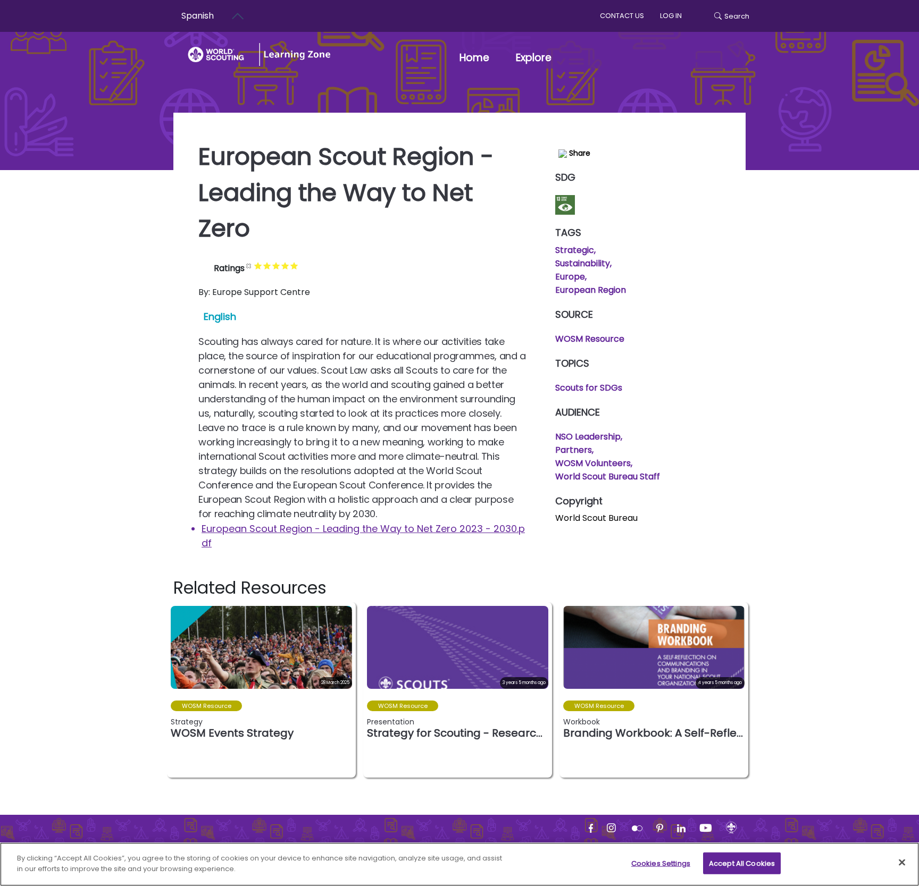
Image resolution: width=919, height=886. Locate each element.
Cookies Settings (660, 863)
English (220, 316)
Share (578, 153)
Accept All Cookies (742, 863)
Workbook (581, 721)
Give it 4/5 (285, 265)
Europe (570, 277)
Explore (534, 57)
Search (736, 16)
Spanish (197, 16)
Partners (573, 450)
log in (671, 16)
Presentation (390, 721)
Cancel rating (249, 265)
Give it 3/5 (276, 265)
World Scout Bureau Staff (607, 476)
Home (474, 57)
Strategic (574, 250)
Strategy (187, 721)
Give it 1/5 (258, 265)
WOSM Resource (589, 339)
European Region (590, 290)
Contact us (622, 16)
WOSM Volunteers (593, 463)
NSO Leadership (588, 437)
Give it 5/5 (294, 265)
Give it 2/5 (267, 265)
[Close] (902, 862)
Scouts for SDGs (588, 388)
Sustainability (582, 263)
